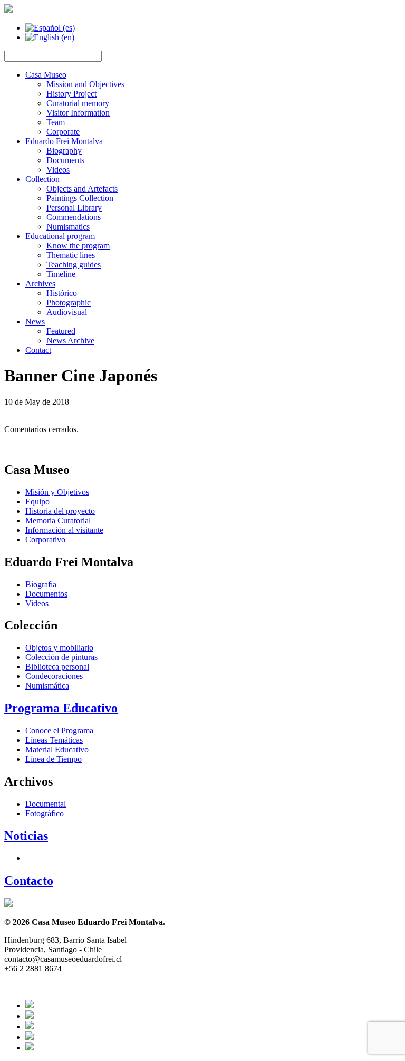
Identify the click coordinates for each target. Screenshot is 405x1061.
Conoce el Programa (59, 730)
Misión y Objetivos (57, 492)
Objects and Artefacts (82, 188)
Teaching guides (73, 264)
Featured (60, 331)
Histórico (61, 293)
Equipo (37, 501)
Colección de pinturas (61, 657)
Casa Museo (45, 74)
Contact (38, 350)
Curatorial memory (77, 103)
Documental (45, 803)
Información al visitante (64, 529)
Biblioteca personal (57, 666)
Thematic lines (70, 255)
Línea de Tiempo (53, 758)
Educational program (60, 236)
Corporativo (45, 539)
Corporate (63, 131)
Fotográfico (44, 813)
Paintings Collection (79, 198)
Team (55, 122)
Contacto (28, 880)
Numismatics (68, 226)
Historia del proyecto (60, 510)
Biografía (40, 584)
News (35, 321)
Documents (65, 160)
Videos (58, 169)
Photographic (68, 302)
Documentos (46, 593)
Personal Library (74, 207)
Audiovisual (66, 312)
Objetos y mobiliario (59, 647)
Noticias (26, 836)
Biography (64, 150)
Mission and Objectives (85, 84)
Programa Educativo (61, 708)
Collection (42, 179)
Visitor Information (78, 112)
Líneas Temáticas (54, 739)
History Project (71, 93)
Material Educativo (57, 749)
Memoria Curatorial (58, 520)
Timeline (60, 274)
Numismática (47, 685)
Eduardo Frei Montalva (64, 141)
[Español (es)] (50, 27)
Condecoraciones (54, 676)
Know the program (78, 245)
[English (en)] (49, 37)
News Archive (70, 340)
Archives (40, 283)
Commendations (73, 217)
